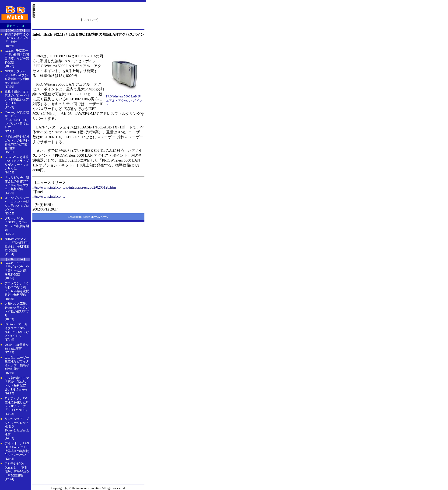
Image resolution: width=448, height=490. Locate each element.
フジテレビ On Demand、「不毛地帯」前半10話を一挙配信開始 (17, 469)
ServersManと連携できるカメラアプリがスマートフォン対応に (17, 162)
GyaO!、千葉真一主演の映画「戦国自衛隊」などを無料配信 (17, 56)
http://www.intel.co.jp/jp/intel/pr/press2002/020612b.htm (74, 187)
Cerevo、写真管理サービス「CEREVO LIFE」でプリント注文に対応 (17, 119)
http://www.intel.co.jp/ (48, 196)
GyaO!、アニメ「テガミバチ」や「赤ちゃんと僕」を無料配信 (17, 268)
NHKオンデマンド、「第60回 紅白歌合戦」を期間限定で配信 (17, 244)
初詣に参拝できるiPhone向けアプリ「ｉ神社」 (17, 38)
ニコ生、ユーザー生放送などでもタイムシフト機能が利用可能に (17, 363)
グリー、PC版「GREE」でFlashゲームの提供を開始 (17, 224)
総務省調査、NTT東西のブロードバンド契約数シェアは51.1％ (17, 97)
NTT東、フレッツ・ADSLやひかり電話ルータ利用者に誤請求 (17, 77)
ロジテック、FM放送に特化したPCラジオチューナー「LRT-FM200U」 (17, 404)
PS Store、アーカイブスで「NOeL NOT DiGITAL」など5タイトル (17, 330)
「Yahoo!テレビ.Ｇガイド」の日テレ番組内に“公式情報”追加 (17, 142)
